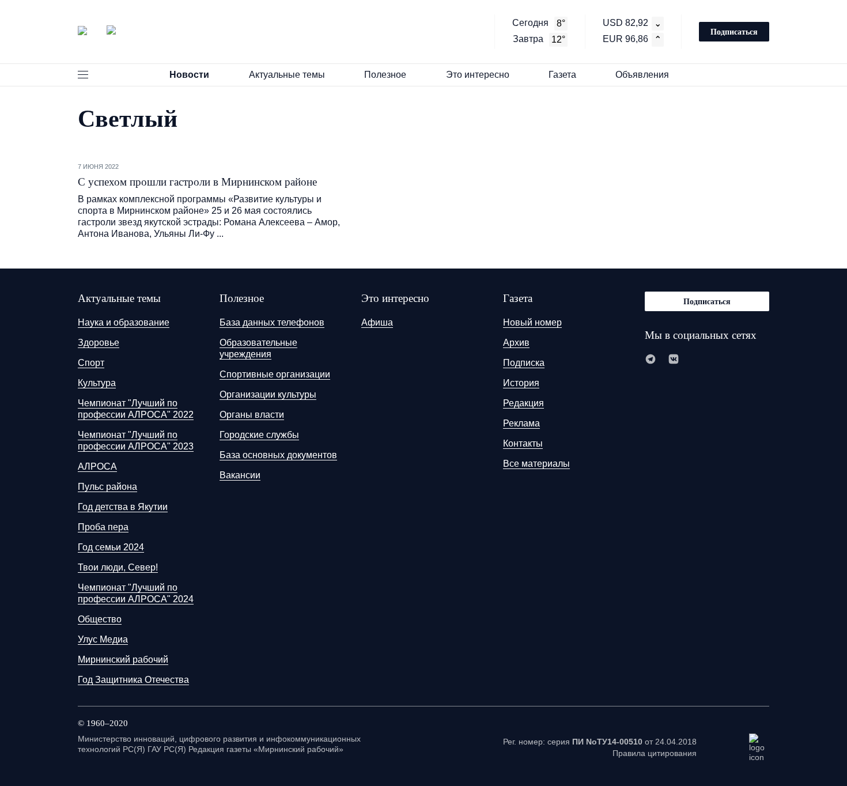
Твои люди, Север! (118, 567)
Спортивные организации (275, 374)
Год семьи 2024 (111, 547)
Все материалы (536, 463)
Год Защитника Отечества (133, 680)
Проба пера (103, 527)
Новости (189, 75)
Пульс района (107, 487)
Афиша (377, 322)
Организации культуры (268, 394)
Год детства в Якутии (123, 507)
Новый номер (532, 322)
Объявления (642, 75)
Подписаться (734, 31)
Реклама (521, 423)
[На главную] (97, 30)
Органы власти (252, 415)
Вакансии (240, 475)
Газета (562, 75)
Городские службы (259, 435)
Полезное (385, 75)
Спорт (91, 363)
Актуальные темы (287, 75)
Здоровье (98, 342)
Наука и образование (123, 322)
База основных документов (278, 455)
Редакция (523, 403)
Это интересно (477, 75)
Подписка (523, 363)
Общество (100, 619)
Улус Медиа (103, 639)
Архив (516, 342)
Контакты (523, 443)
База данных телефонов (272, 322)
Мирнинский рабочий (123, 659)
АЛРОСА (97, 466)
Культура (97, 383)
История (521, 383)
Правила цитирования (654, 753)
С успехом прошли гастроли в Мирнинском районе (197, 182)
